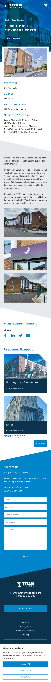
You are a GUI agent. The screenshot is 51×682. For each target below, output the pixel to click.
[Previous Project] (25, 373)
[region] (25, 663)
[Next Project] (25, 415)
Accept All (25, 664)
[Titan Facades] (13, 5)
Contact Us (25, 608)
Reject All (25, 677)
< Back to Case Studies (14, 20)
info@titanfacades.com (27, 592)
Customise (25, 670)
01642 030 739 (13, 490)
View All (40, 443)
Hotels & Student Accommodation (22, 323)
